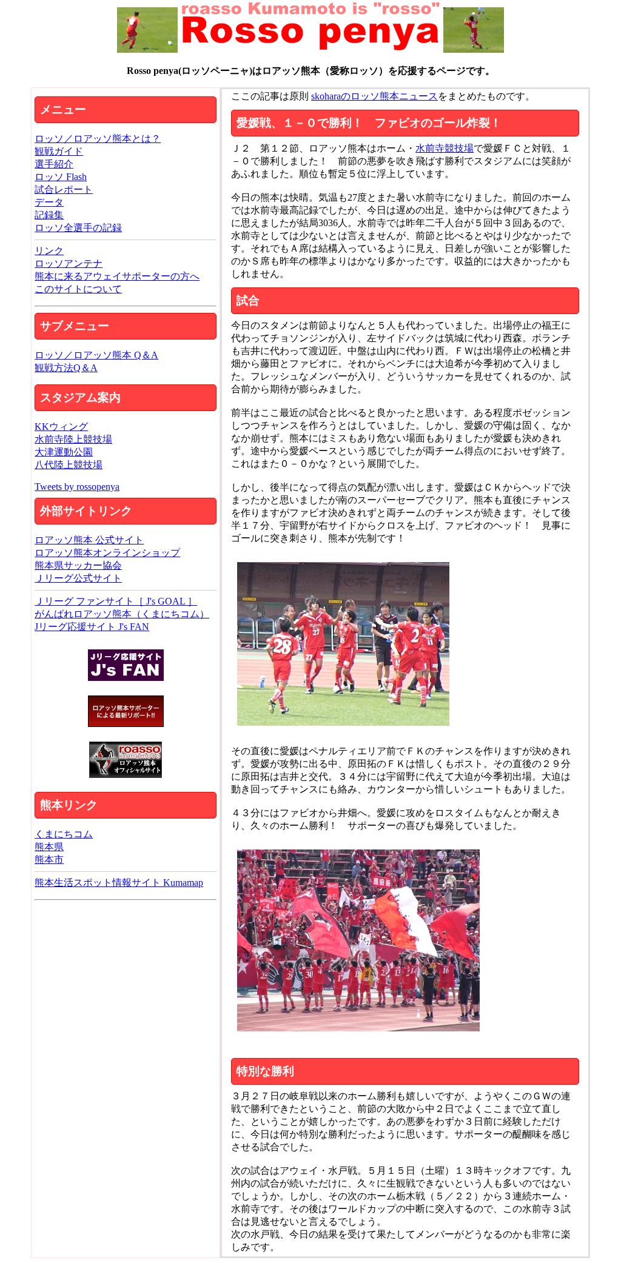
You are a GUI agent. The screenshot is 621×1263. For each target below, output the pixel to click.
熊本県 (49, 847)
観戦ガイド (59, 151)
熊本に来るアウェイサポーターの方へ (117, 276)
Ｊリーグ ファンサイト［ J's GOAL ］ (116, 601)
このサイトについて (78, 289)
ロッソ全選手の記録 (78, 228)
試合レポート (64, 189)
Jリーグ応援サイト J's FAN (92, 626)
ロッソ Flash (61, 177)
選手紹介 (54, 164)
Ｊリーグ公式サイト (78, 578)
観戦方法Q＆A (66, 368)
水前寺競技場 (444, 148)
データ (49, 202)
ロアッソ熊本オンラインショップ (107, 553)
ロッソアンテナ (68, 263)
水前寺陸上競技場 (73, 439)
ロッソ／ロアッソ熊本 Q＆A (96, 355)
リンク (49, 251)
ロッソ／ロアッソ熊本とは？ (98, 138)
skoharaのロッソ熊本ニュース (374, 96)
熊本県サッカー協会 (78, 565)
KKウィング (61, 426)
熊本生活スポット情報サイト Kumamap (119, 882)
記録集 (49, 215)
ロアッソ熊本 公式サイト (89, 540)
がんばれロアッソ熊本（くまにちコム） (122, 614)
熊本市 (49, 859)
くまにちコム (64, 834)
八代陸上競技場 (68, 465)
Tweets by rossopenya (77, 486)
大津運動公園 (64, 452)
